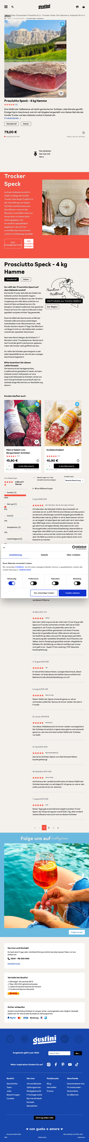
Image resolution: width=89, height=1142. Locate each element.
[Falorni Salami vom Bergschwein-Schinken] (22, 423)
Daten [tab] (26, 279)
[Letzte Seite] (58, 827)
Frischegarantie (34, 1094)
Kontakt (30, 1102)
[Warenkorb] (83, 7)
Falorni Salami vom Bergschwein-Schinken (18, 451)
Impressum (25, 570)
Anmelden (79, 1053)
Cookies (19, 567)
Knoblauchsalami (55, 449)
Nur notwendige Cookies (44, 593)
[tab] (11, 279)
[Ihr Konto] (77, 7)
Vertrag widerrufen (45, 1117)
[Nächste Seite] (53, 827)
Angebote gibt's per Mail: (26, 1052)
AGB (5, 1137)
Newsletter (32, 1105)
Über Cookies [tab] (73, 555)
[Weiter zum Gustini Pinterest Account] (63, 1064)
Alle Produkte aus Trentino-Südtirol (64, 300)
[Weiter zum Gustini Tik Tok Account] (76, 1064)
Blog (49, 1083)
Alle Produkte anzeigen (28, 244)
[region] (35, 59)
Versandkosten (34, 1083)
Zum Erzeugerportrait (13, 243)
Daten (26, 123)
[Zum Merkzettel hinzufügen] (61, 93)
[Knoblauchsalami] (62, 423)
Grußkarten (73, 1094)
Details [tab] (44, 555)
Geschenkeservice (75, 1083)
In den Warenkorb (26, 466)
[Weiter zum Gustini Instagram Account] (49, 1064)
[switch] (33, 583)
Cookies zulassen (72, 593)
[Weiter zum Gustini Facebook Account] (56, 1064)
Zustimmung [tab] (15, 555)
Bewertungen (13, 1094)
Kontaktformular (14, 964)
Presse (50, 1091)
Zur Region (52, 306)
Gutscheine (72, 1091)
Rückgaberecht (34, 1091)
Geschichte (12, 1083)
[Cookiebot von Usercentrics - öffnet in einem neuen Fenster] (76, 548)
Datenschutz (42, 1137)
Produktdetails (11, 118)
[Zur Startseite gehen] (44, 6)
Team (9, 1087)
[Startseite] (5, 18)
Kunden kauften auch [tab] (15, 396)
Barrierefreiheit (34, 1098)
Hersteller (52, 1087)
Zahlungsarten (34, 1087)
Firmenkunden (74, 1087)
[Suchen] (12, 7)
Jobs (9, 1091)
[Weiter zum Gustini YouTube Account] (70, 1064)
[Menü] (6, 7)
